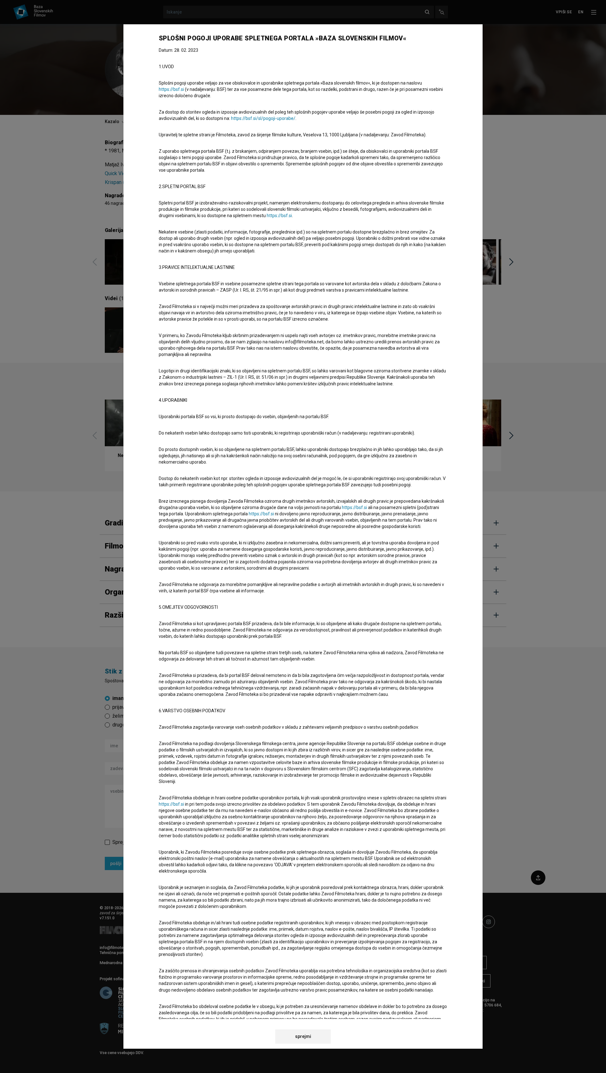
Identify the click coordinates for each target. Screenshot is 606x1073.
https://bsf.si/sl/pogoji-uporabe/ (263, 118)
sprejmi (303, 1036)
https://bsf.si (171, 89)
